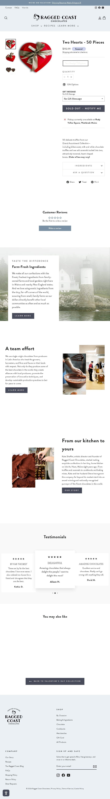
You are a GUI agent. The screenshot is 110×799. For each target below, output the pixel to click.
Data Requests (11, 783)
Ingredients (83, 165)
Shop (35, 25)
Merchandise (61, 733)
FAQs (17, 7)
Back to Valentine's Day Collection (57, 681)
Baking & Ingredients (64, 720)
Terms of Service (67, 788)
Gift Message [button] (69, 92)
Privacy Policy (56, 788)
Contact (8, 7)
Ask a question (83, 172)
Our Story (9, 757)
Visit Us (25, 7)
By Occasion (61, 715)
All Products (61, 742)
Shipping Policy (11, 775)
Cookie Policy (79, 788)
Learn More (67, 25)
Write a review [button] (55, 228)
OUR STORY (72, 490)
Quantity (69, 71)
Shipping (66, 52)
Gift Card (60, 737)
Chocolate (60, 724)
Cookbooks (60, 728)
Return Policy (10, 779)
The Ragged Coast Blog (14, 766)
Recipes (50, 25)
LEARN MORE (23, 315)
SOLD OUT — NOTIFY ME (83, 108)
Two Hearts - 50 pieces (75, 63)
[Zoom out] (36, 56)
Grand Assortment (71, 143)
